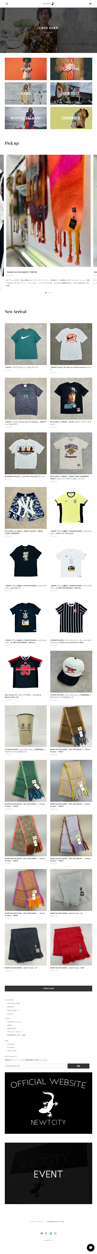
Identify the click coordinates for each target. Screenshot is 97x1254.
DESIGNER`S (12, 1018)
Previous (2, 30)
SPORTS (10, 1015)
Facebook (11, 1055)
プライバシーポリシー (14, 1039)
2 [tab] (48, 300)
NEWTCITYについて (14, 1030)
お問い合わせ (11, 1036)
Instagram (11, 1052)
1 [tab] (46, 300)
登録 (78, 1074)
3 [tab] (51, 300)
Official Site (11, 1058)
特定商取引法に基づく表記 (16, 1043)
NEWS (9, 1033)
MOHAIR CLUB (13, 1011)
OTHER (10, 1022)
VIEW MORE (48, 996)
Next (95, 30)
